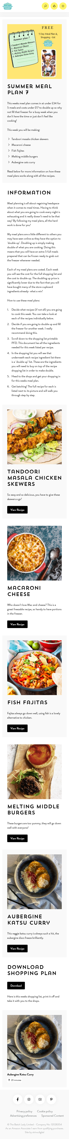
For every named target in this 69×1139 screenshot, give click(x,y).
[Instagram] (29, 1099)
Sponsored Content (52, 1115)
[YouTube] (40, 1099)
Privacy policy (24, 1111)
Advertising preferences (23, 1115)
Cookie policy (45, 1111)
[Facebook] (17, 1099)
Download (16, 985)
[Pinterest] (51, 1099)
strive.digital (38, 1132)
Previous (15, 1048)
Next (53, 1048)
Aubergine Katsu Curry (20, 1074)
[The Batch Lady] (7, 6)
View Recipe (17, 510)
